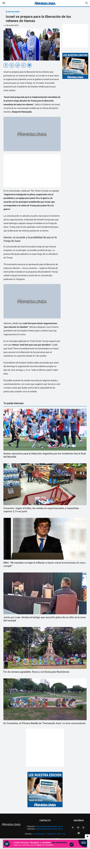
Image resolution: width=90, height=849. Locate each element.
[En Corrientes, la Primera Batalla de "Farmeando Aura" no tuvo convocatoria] (45, 699)
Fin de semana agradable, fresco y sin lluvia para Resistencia (36, 671)
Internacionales (14, 12)
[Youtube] (79, 833)
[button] (5, 3)
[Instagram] (78, 828)
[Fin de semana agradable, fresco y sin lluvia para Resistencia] (45, 648)
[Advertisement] (32, 170)
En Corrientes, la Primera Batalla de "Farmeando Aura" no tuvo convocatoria (44, 723)
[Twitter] (83, 828)
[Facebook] (73, 828)
